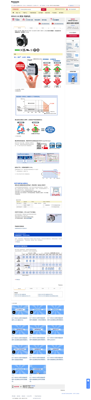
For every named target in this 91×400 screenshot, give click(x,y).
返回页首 (61, 285)
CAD (27, 19)
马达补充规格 (29, 218)
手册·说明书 (37, 19)
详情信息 (18, 241)
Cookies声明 (29, 396)
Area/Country (37, 396)
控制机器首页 (29, 5)
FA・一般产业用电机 (41, 5)
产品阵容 (17, 19)
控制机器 (16, 9)
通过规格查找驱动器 (59, 23)
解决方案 (47, 12)
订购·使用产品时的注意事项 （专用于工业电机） (70, 393)
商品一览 (18, 12)
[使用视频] (72, 82)
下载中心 (25, 12)
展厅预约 (61, 12)
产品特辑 (54, 12)
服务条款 (18, 396)
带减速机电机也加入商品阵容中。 (21, 228)
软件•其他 (44, 19)
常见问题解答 (56, 19)
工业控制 (34, 5)
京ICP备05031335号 (37, 398)
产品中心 (24, 5)
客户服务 (41, 12)
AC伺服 (47, 5)
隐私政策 (23, 396)
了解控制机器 (33, 12)
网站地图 (13, 396)
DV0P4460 (68, 61)
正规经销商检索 (73, 35)
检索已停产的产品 (60, 9)
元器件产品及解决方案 (17, 5)
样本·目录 (30, 19)
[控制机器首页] (13, 12)
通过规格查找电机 (45, 23)
